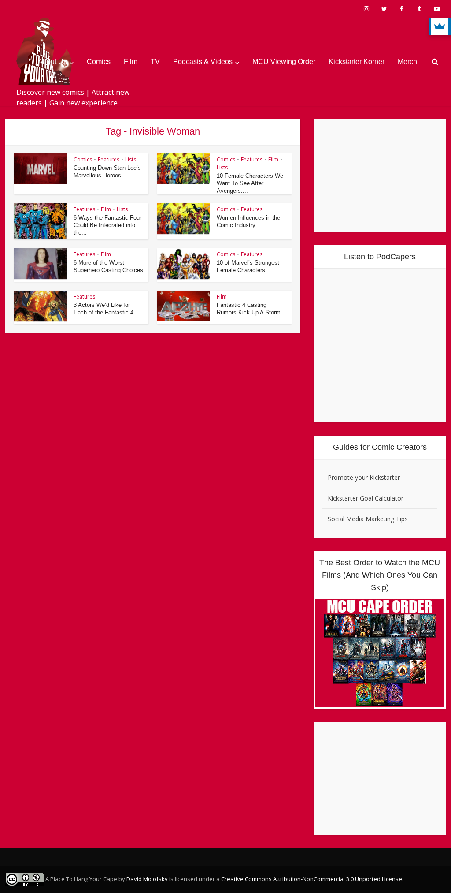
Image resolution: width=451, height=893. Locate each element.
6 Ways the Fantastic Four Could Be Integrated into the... (107, 225)
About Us (52, 61)
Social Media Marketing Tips (368, 519)
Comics (99, 61)
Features (108, 159)
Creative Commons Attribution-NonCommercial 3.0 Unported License (311, 879)
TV (155, 61)
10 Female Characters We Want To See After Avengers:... (250, 183)
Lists (130, 159)
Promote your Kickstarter (364, 477)
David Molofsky (147, 879)
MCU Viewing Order (283, 61)
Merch (407, 61)
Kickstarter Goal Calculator (365, 498)
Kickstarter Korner (356, 61)
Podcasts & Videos (203, 61)
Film (130, 61)
